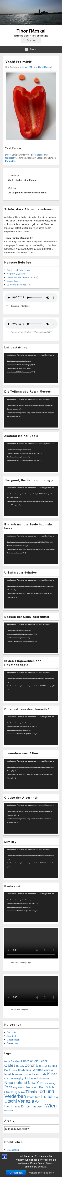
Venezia (26, 1100)
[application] (31, 368)
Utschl (10, 1100)
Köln (6, 1078)
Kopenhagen (32, 1074)
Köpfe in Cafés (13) (16, 273)
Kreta (43, 1074)
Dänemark (42, 1066)
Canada (20, 1065)
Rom (42, 1087)
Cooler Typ (12, 281)
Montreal (32, 1078)
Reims (21, 1087)
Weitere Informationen (41, 1172)
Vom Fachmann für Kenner (23, 1103)
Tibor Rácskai (31, 31)
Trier (37, 1097)
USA (55, 1097)
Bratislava (15, 1061)
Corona (31, 1065)
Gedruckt (11, 1032)
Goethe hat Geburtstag (18, 270)
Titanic (31, 1091)
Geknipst (9, 157)
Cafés (10, 1065)
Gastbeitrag (24, 1070)
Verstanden (16, 1172)
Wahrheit (40, 1106)
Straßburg (10, 1092)
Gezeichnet (12, 1043)
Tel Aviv (21, 1092)
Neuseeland (15, 1082)
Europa (52, 1066)
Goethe (37, 1069)
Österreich (8, 1110)
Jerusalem (18, 1074)
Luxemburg (14, 1078)
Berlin (7, 1061)
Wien (51, 1105)
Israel (7, 1074)
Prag (15, 1087)
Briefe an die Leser (34, 1060)
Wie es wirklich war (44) (18, 284)
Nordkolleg (49, 1083)
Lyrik (23, 1078)
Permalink (10, 160)
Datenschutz (13, 1149)
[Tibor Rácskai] (31, 24)
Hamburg (47, 1070)
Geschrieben (13, 1039)
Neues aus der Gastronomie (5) (22, 277)
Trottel (46, 1096)
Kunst (52, 1073)
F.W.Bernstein (10, 1070)
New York (36, 1082)
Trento (30, 1097)
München (44, 1078)
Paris (8, 1086)
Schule (50, 1087)
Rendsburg (31, 1087)
